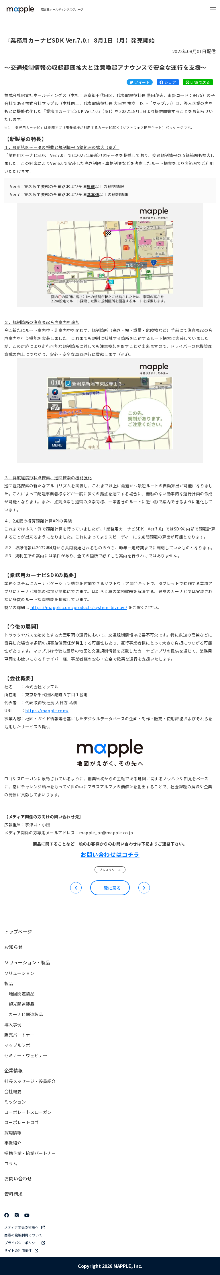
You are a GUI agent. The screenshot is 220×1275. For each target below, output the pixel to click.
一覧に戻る (110, 888)
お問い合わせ (18, 1178)
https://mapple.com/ (46, 710)
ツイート (141, 82)
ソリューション (19, 973)
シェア (169, 82)
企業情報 (13, 1070)
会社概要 (12, 1091)
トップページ (18, 931)
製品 (8, 983)
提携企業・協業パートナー (30, 1153)
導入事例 (12, 1024)
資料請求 (13, 1193)
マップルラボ (17, 1045)
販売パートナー (19, 1035)
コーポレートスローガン (28, 1112)
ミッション (15, 1102)
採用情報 (12, 1133)
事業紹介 (12, 1143)
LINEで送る (199, 82)
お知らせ (13, 946)
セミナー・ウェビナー (25, 1055)
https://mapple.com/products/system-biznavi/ (78, 607)
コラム (10, 1163)
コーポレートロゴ (21, 1122)
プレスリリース (110, 869)
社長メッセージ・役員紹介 (30, 1081)
